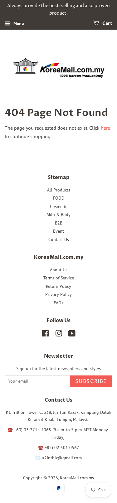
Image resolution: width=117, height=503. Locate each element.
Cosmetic (58, 206)
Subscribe (91, 381)
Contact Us (58, 239)
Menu (18, 23)
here (105, 128)
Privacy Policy (58, 294)
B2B (58, 223)
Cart (106, 24)
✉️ (38, 458)
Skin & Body (59, 214)
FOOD (58, 198)
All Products (58, 190)
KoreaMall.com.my (77, 478)
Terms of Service (58, 278)
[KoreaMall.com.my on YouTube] (72, 334)
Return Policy (58, 286)
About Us (58, 270)
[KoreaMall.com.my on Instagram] (58, 334)
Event (58, 231)
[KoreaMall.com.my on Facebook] (45, 334)
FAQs (58, 303)
